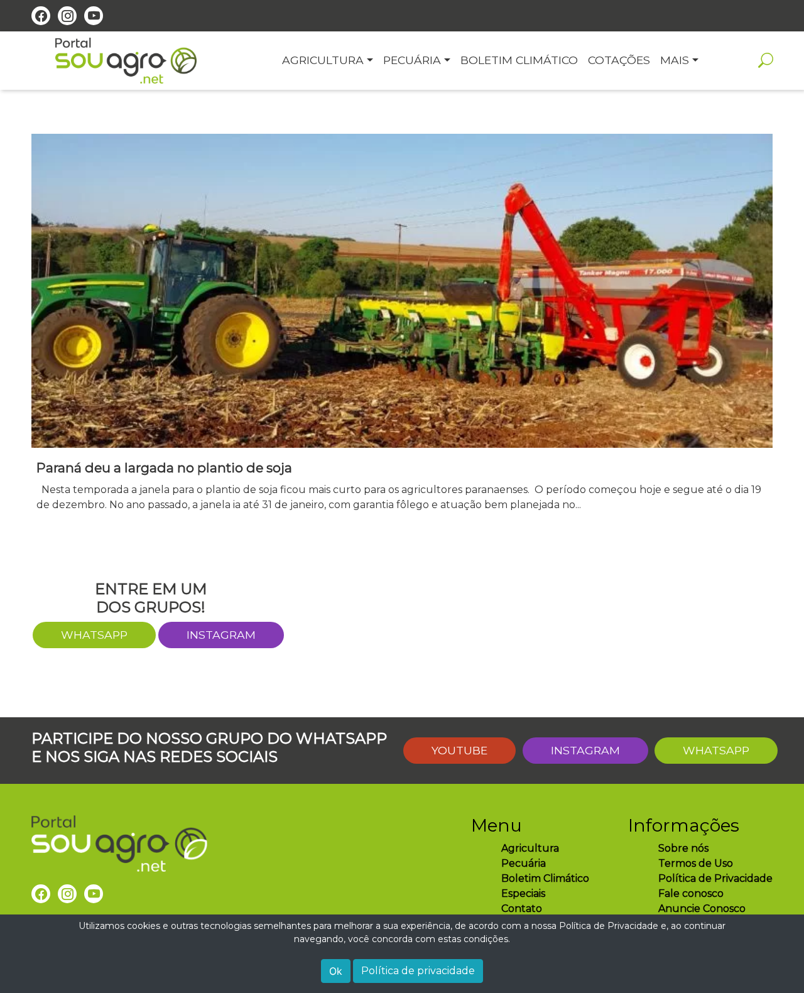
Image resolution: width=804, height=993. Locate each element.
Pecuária (523, 863)
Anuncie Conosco (702, 908)
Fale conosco (691, 893)
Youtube (459, 750)
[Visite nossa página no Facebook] (40, 15)
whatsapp (94, 634)
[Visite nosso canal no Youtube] (93, 15)
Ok (335, 971)
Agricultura (530, 848)
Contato (521, 908)
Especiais (523, 893)
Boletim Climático (545, 878)
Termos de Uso (695, 863)
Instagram (221, 634)
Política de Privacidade (715, 878)
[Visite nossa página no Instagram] (67, 15)
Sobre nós (683, 848)
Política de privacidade (418, 971)
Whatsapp (716, 750)
